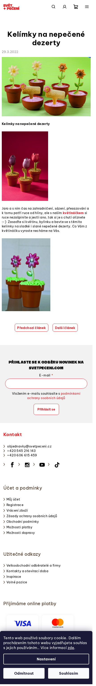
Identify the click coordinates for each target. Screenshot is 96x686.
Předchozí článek (31, 328)
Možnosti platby (19, 527)
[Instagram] (27, 465)
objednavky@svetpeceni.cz (29, 446)
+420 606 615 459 (22, 455)
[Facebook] (12, 465)
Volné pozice (16, 582)
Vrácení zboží (17, 510)
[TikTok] (57, 465)
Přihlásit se (46, 409)
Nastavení (46, 659)
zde (71, 647)
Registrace (14, 505)
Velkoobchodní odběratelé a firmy (33, 566)
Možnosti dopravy (20, 533)
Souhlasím (68, 673)
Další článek (65, 328)
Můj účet (13, 499)
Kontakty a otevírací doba (27, 571)
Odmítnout (24, 673)
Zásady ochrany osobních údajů (31, 516)
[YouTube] (42, 465)
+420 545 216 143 (21, 451)
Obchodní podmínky (22, 522)
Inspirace (13, 577)
